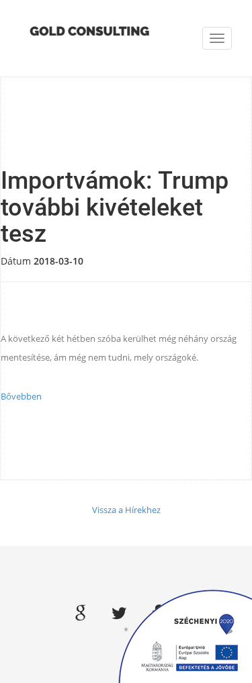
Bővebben (21, 396)
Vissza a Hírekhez (126, 510)
